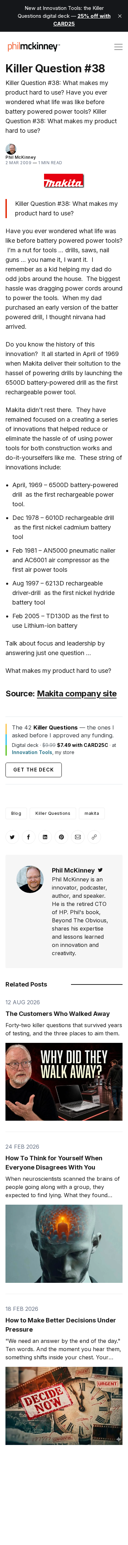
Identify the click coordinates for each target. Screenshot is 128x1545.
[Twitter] (100, 870)
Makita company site (77, 693)
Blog (16, 813)
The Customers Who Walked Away (57, 1013)
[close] (119, 16)
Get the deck (33, 769)
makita (92, 813)
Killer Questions (52, 813)
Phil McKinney (20, 157)
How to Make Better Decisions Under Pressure (60, 1325)
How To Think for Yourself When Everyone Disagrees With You (53, 1162)
